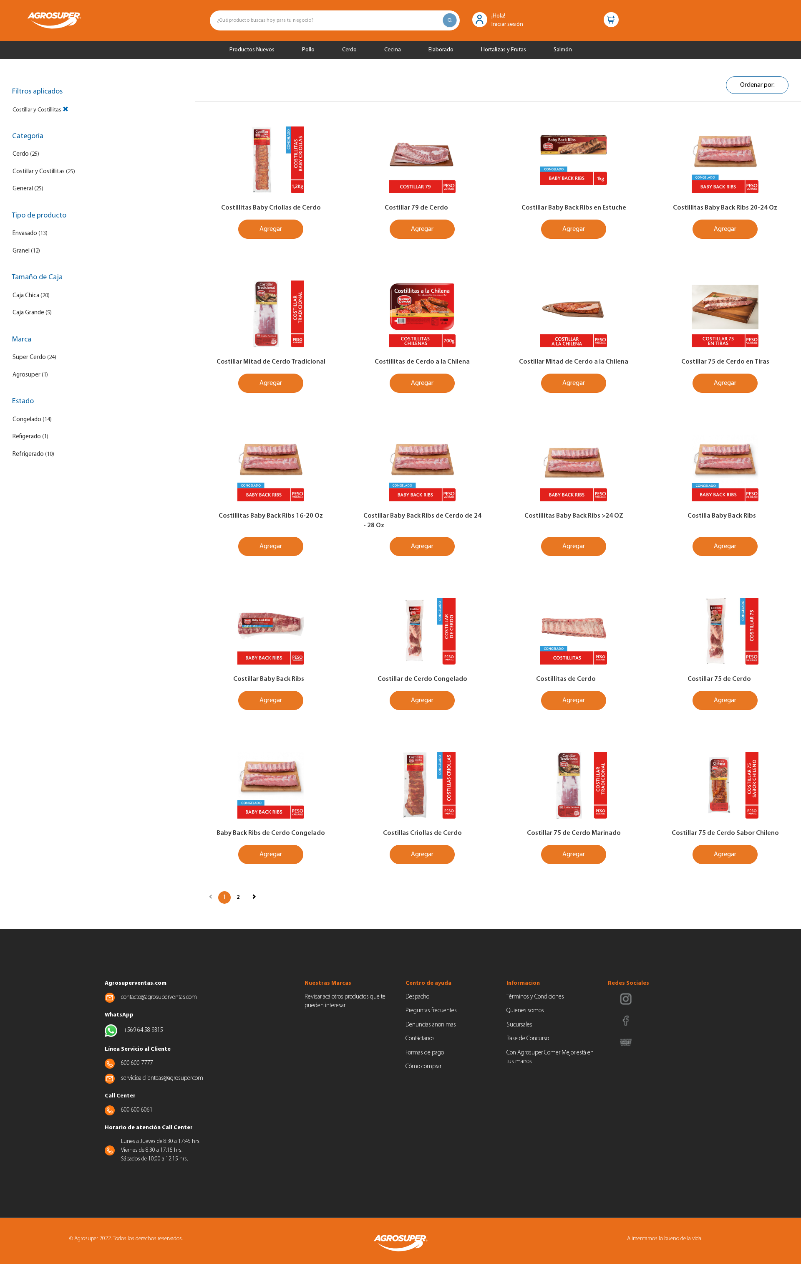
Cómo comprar (423, 1067)
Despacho (417, 997)
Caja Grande (28, 313)
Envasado (25, 233)
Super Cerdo (29, 357)
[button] (479, 19)
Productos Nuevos (252, 50)
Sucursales (519, 1025)
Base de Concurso (527, 1039)
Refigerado (27, 437)
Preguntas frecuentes (431, 1011)
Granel (21, 251)
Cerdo (349, 50)
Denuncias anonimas (431, 1025)
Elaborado (440, 50)
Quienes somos (525, 1011)
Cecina (392, 50)
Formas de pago (425, 1053)
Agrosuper (26, 375)
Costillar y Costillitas (39, 172)
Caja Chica (26, 296)
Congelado (27, 420)
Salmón (563, 50)
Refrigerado (28, 454)
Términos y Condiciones (535, 997)
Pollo (308, 50)
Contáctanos (420, 1039)
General (23, 189)
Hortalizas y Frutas (503, 50)
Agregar (270, 229)
